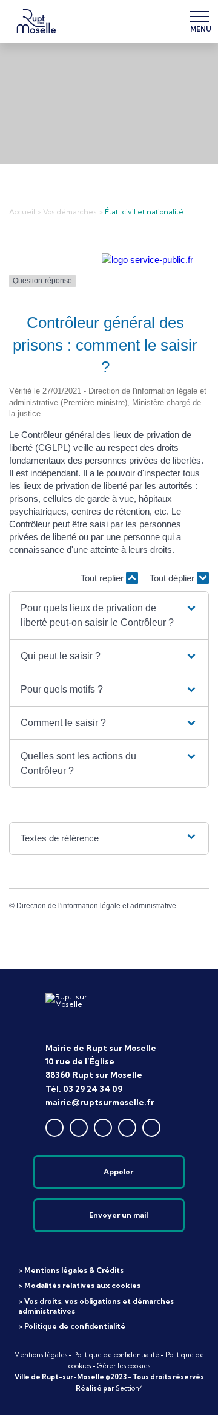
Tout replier (103, 578)
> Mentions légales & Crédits (71, 1270)
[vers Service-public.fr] (147, 259)
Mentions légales (40, 1355)
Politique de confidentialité (116, 1355)
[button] (109, 615)
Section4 (129, 1388)
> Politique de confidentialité (71, 1326)
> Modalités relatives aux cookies (79, 1285)
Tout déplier (173, 578)
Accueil (22, 211)
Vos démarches (70, 211)
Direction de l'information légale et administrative (96, 906)
